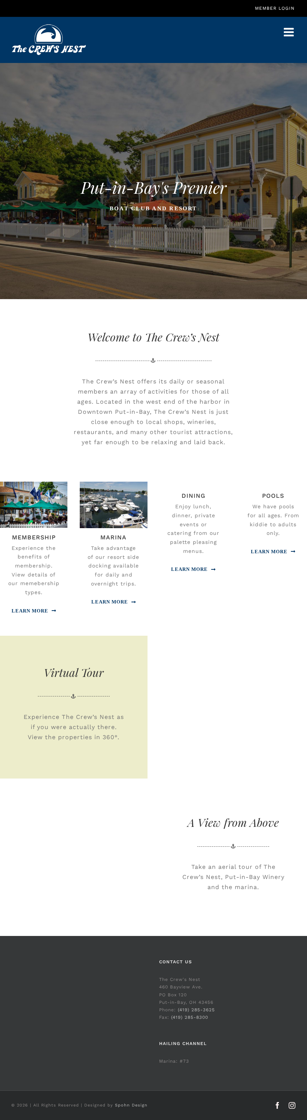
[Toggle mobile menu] (290, 32)
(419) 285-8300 (189, 1017)
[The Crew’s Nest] (33, 484)
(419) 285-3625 (196, 1009)
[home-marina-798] (113, 484)
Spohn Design (131, 1105)
